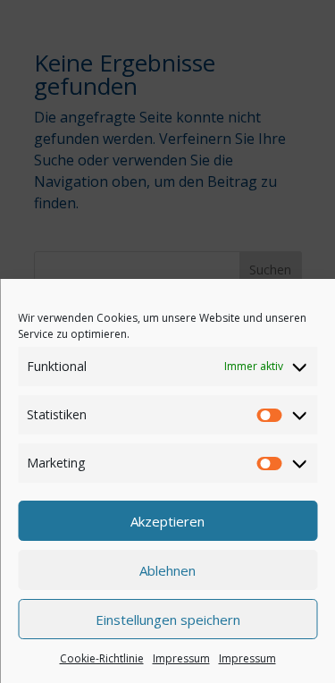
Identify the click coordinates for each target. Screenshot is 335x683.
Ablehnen (167, 570)
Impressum (181, 658)
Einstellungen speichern (168, 619)
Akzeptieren (167, 521)
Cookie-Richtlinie (102, 658)
